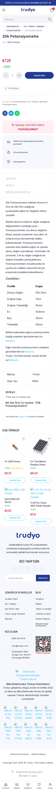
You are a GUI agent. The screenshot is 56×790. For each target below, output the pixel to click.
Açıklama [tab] (11, 178)
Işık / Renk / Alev (12, 609)
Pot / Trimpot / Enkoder (34, 26)
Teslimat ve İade (43, 614)
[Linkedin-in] (35, 569)
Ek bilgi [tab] (10, 185)
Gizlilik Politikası (43, 619)
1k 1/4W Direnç (13, 461)
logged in (22, 416)
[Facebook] (5, 113)
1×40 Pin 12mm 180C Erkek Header (40, 504)
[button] (11, 88)
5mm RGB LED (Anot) (12, 500)
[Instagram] (28, 569)
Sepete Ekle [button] (15, 480)
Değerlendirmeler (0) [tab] (18, 192)
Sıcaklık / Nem (11, 599)
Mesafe (8, 619)
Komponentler (13, 26)
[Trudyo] (28, 9)
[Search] (50, 19)
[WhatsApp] (17, 113)
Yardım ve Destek (43, 609)
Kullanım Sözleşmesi (19, 754)
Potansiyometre (14, 30)
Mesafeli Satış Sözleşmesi (42, 625)
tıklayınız (10, 340)
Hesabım (40, 599)
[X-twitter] (21, 569)
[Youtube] (42, 569)
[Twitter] (11, 113)
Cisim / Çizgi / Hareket (15, 614)
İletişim (39, 604)
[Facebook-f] (14, 569)
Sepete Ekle (39, 75)
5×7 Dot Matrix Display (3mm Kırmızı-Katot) (38, 463)
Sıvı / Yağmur (10, 604)
